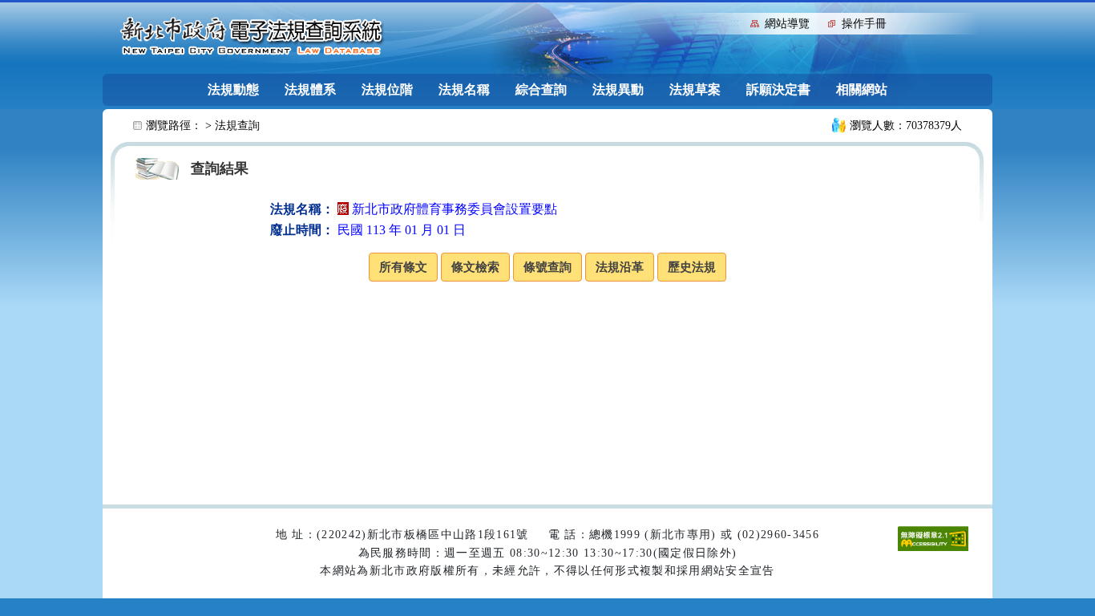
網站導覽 (787, 24)
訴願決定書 (778, 89)
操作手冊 (864, 24)
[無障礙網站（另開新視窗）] (933, 538)
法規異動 (618, 89)
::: (734, 22)
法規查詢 (237, 126)
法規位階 (387, 89)
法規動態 (233, 89)
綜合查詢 (541, 89)
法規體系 (310, 89)
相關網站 (861, 89)
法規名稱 (464, 89)
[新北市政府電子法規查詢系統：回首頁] (251, 37)
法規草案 (695, 89)
